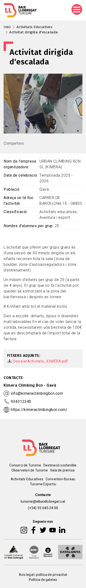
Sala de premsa (62, 470)
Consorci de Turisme (25, 465)
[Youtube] (52, 530)
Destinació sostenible (59, 465)
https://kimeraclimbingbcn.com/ (39, 409)
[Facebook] (34, 530)
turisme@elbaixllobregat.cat (43, 501)
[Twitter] (43, 530)
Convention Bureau (60, 479)
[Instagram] (23, 530)
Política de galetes (43, 580)
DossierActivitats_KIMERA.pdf (40, 361)
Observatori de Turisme (29, 470)
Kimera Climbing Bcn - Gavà (30, 385)
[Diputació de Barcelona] (41, 551)
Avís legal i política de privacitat (43, 575)
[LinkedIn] (62, 530)
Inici (7, 27)
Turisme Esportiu (43, 484)
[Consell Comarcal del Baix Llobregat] (14, 551)
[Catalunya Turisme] (70, 551)
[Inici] (20, 10)
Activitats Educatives (34, 27)
